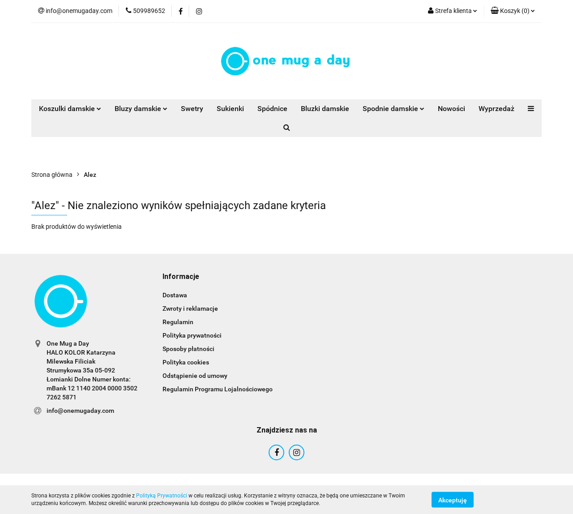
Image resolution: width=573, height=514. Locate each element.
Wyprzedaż (496, 108)
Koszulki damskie (68, 108)
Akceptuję (452, 499)
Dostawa (174, 295)
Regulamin (177, 322)
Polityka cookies (185, 362)
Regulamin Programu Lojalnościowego (217, 389)
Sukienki (230, 108)
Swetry (192, 108)
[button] (180, 277)
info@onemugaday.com (80, 410)
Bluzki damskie (325, 108)
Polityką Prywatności (161, 496)
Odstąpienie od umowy (194, 375)
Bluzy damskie (139, 108)
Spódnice (272, 108)
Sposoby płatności (188, 348)
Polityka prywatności (192, 335)
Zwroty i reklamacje (190, 308)
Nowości (451, 108)
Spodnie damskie (391, 108)
